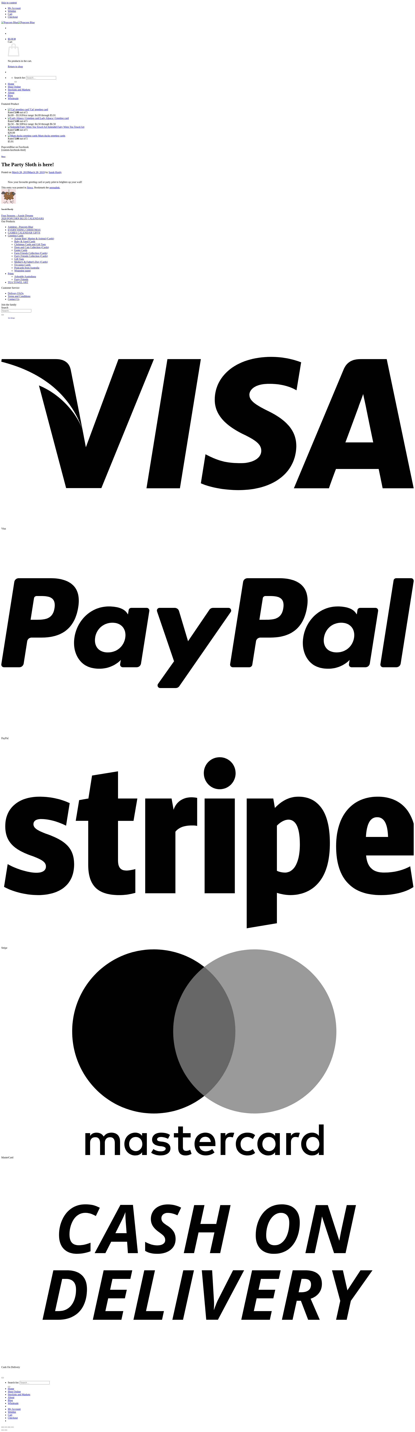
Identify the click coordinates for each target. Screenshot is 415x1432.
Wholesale (13, 98)
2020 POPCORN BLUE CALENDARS (22, 218)
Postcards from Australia (26, 267)
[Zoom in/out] (12, 1427)
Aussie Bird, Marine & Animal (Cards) (34, 238)
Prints (11, 273)
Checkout (13, 17)
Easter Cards (20, 250)
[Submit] (15, 81)
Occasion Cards (22, 264)
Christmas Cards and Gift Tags (30, 244)
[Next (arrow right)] (6, 1430)
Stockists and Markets (19, 89)
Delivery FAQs (16, 293)
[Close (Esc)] (2, 1427)
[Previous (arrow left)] (2, 1430)
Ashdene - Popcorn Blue (20, 227)
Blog (10, 95)
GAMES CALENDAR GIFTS (24, 232)
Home (11, 83)
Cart (10, 14)
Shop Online (14, 86)
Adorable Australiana (25, 276)
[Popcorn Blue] (18, 22)
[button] (12, 39)
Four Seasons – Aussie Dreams (17, 215)
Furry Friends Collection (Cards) (31, 256)
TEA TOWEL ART (18, 282)
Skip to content (9, 2)
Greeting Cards (15, 235)
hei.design (11, 318)
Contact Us (13, 299)
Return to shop (15, 66)
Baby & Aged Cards (24, 241)
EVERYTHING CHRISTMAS (24, 229)
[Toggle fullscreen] (9, 1427)
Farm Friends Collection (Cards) (30, 253)
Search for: (19, 77)
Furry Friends (21, 279)
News (3, 156)
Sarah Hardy (55, 172)
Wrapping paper (22, 270)
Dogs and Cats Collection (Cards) (31, 247)
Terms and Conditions (19, 296)
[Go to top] (2, 1377)
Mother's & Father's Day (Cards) (31, 262)
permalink (54, 187)
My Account (14, 8)
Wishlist (12, 11)
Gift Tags (19, 259)
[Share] (6, 1427)
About (11, 92)
